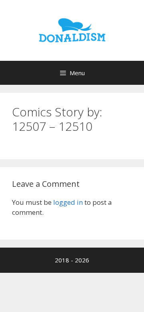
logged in (68, 202)
